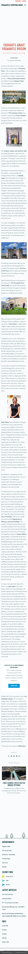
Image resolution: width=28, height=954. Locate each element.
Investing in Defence (6, 898)
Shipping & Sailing (6, 846)
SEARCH (24, 1)
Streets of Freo (9, 876)
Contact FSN (5, 925)
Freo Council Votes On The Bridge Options (14, 784)
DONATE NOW (14, 686)
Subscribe (4, 938)
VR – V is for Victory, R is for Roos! (10, 902)
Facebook (4, 930)
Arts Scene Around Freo (7, 894)
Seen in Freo (5, 862)
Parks (7, 880)
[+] (14, 773)
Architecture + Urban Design (18, 53)
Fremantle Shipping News (12, 5)
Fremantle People (6, 858)
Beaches (8, 884)
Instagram (4, 934)
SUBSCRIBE (18, 1)
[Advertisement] (14, 26)
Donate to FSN (5, 942)
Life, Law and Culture (7, 850)
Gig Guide (4, 866)
